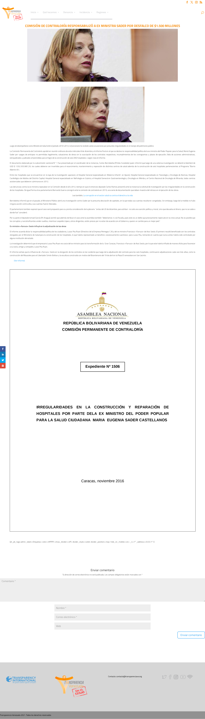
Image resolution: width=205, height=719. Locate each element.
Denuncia (68, 12)
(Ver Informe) (19, 260)
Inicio (33, 12)
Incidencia (84, 12)
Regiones (101, 12)
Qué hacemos (50, 12)
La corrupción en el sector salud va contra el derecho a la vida (108, 195)
